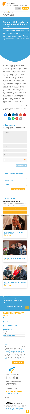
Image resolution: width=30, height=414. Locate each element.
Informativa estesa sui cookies (12, 359)
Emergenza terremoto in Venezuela (14, 306)
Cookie (12, 408)
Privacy (7, 408)
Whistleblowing (13, 409)
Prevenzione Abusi (19, 408)
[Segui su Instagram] (9, 394)
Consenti (25, 8)
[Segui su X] (12, 394)
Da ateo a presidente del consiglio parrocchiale (15, 283)
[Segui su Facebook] (6, 394)
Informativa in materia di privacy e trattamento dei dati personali (14, 351)
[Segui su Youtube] (15, 394)
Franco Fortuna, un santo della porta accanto (14, 233)
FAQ (19, 409)
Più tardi (18, 8)
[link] (5, 114)
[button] (27, 308)
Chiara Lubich (7, 19)
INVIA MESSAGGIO (17, 362)
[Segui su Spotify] (18, 394)
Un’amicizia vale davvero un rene (14, 258)
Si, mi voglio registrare (18, 189)
